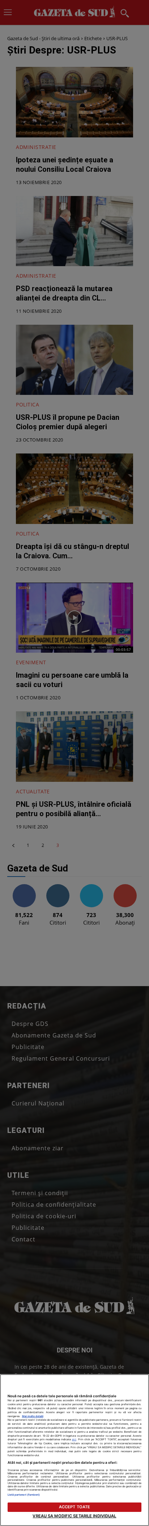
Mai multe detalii (32, 1416)
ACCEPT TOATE (74, 1506)
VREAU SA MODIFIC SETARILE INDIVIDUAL (74, 1515)
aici (74, 1439)
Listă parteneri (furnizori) (24, 1494)
